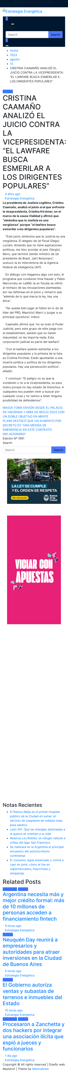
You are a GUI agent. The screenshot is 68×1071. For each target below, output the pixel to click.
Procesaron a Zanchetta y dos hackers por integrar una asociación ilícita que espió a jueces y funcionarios (34, 1036)
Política (8, 91)
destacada (10, 889)
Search (10, 27)
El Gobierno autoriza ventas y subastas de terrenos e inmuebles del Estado (32, 994)
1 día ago (11, 1055)
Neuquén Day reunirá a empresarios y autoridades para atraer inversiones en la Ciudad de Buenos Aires (32, 952)
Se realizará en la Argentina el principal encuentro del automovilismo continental (37, 851)
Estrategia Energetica (19, 198)
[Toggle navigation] (8, 24)
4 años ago (12, 194)
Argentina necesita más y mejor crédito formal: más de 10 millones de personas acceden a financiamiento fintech (33, 906)
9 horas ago (13, 926)
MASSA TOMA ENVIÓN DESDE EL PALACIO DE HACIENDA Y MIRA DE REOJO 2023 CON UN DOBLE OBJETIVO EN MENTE (33, 412)
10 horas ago (14, 1010)
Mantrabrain (40, 1069)
